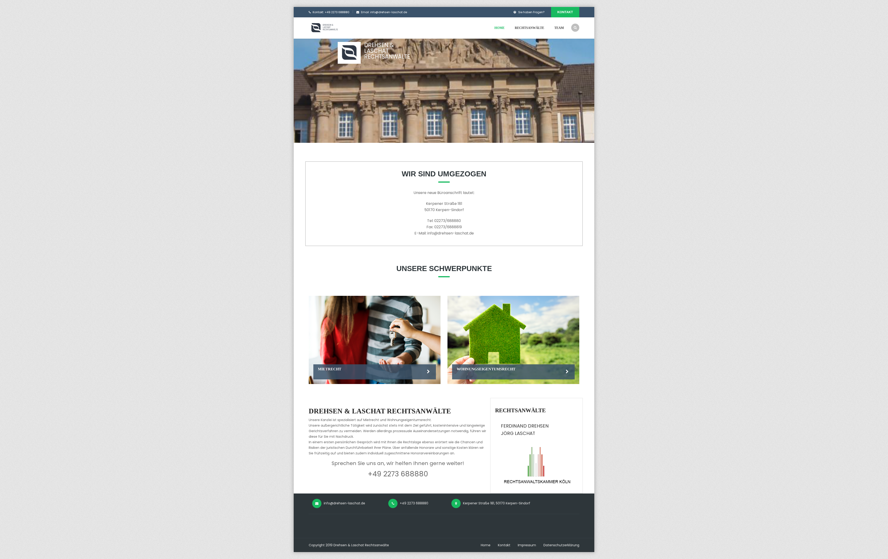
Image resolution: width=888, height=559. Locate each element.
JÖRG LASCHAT (518, 433)
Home (499, 28)
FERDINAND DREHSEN (525, 426)
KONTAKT (565, 12)
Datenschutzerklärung (561, 545)
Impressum (527, 545)
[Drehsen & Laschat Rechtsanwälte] (329, 27)
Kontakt (504, 545)
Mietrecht (329, 369)
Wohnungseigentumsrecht (486, 369)
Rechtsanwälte (529, 28)
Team (559, 28)
